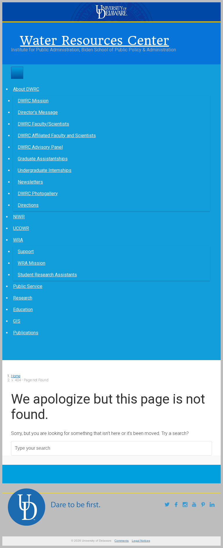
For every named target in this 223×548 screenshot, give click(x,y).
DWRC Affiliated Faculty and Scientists (57, 135)
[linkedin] (213, 505)
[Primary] (17, 73)
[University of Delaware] (111, 12)
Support (26, 251)
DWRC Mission (33, 101)
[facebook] (177, 505)
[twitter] (168, 505)
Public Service (27, 286)
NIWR (19, 216)
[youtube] (195, 505)
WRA (18, 240)
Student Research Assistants (47, 274)
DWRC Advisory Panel (40, 147)
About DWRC (26, 89)
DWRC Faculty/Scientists (43, 124)
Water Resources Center (94, 40)
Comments (121, 540)
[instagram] (186, 505)
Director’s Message (38, 112)
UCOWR (21, 228)
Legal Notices (141, 540)
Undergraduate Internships (44, 170)
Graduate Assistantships (43, 159)
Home (15, 376)
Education (23, 309)
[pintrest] (204, 505)
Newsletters (30, 182)
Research (22, 298)
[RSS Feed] (15, 39)
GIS (16, 321)
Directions (28, 205)
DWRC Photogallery (38, 193)
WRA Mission (31, 263)
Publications (25, 332)
